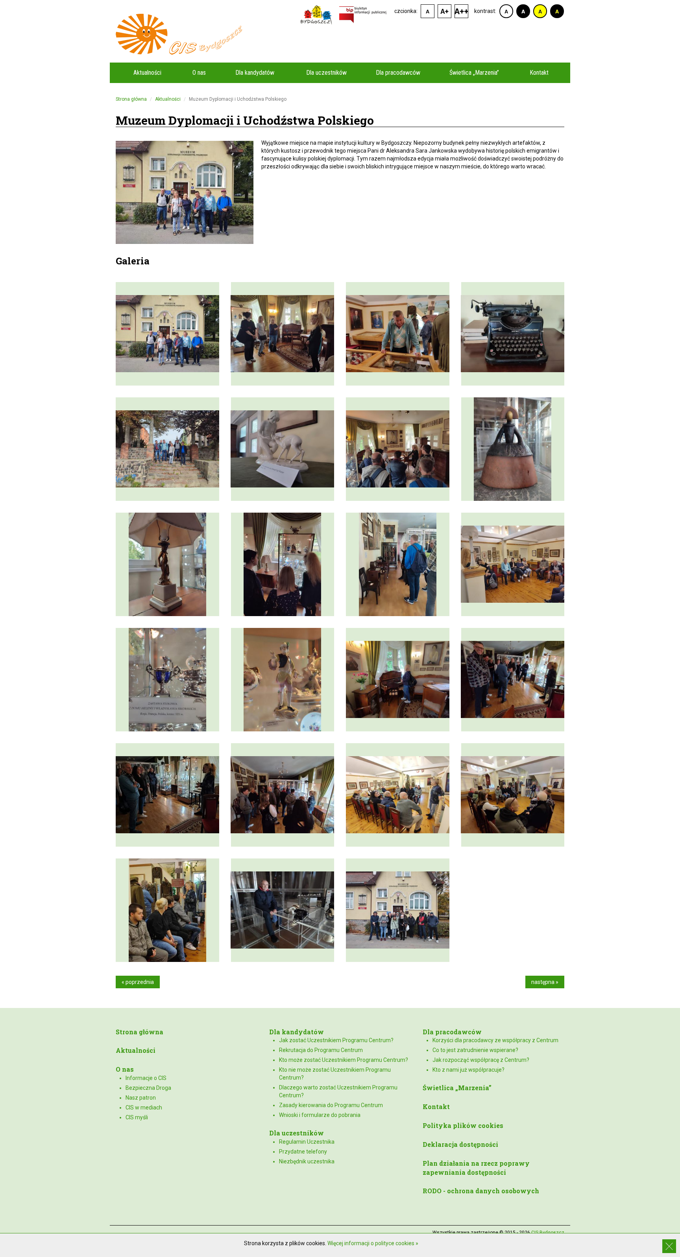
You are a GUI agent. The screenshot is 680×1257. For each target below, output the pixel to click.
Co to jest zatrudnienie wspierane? (475, 1050)
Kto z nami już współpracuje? (468, 1070)
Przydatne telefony (303, 1151)
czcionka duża (461, 11)
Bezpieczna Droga (148, 1088)
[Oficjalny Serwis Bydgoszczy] (318, 14)
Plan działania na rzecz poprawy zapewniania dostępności (476, 1167)
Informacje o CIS (146, 1078)
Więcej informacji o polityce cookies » (372, 1243)
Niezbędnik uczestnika (306, 1161)
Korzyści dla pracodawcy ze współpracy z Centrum (495, 1040)
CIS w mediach (144, 1107)
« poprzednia (138, 982)
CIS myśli (137, 1117)
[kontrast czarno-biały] (523, 11)
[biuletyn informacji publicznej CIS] (362, 14)
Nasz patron (141, 1098)
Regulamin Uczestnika (306, 1142)
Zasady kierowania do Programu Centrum (331, 1105)
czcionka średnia (444, 11)
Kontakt (539, 72)
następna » (544, 982)
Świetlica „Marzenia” (474, 72)
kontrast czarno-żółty (557, 11)
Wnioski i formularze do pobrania (319, 1115)
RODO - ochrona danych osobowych (481, 1191)
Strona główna (131, 99)
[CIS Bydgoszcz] (340, 34)
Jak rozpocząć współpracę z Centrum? (480, 1060)
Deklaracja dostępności (460, 1144)
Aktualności (147, 72)
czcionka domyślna (427, 11)
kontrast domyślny (506, 11)
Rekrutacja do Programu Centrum (321, 1050)
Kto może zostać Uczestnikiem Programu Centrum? (343, 1060)
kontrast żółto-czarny (540, 11)
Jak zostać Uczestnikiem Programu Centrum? (336, 1040)
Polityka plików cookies (463, 1125)
